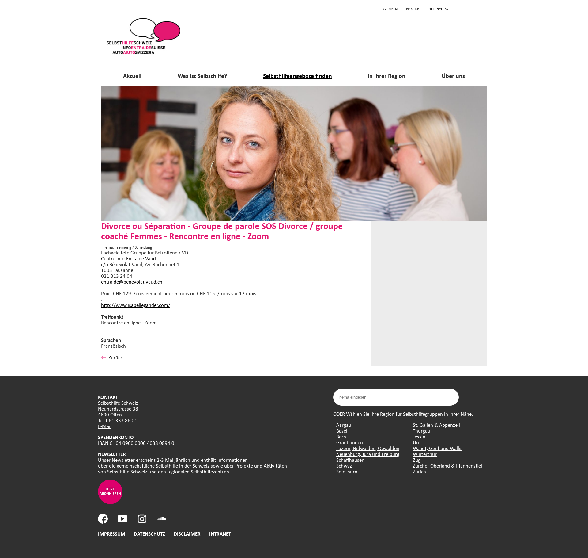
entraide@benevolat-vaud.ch (131, 281)
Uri (416, 442)
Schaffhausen (350, 459)
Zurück (115, 357)
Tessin (419, 436)
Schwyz (344, 465)
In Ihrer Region (386, 75)
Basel (341, 430)
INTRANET (220, 534)
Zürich (419, 471)
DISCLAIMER (187, 534)
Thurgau (421, 430)
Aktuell (132, 75)
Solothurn (346, 471)
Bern (341, 436)
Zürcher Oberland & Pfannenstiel (447, 465)
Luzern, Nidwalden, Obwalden (367, 448)
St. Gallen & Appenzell (436, 424)
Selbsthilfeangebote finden (297, 75)
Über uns (453, 75)
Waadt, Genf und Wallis (437, 448)
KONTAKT (413, 9)
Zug (416, 459)
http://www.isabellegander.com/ (135, 304)
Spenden (390, 9)
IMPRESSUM (111, 534)
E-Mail (104, 426)
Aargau (343, 424)
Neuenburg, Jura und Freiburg (367, 453)
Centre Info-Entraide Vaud (128, 258)
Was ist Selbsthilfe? (202, 75)
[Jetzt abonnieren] (110, 502)
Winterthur (425, 453)
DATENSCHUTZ (149, 534)
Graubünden (349, 442)
